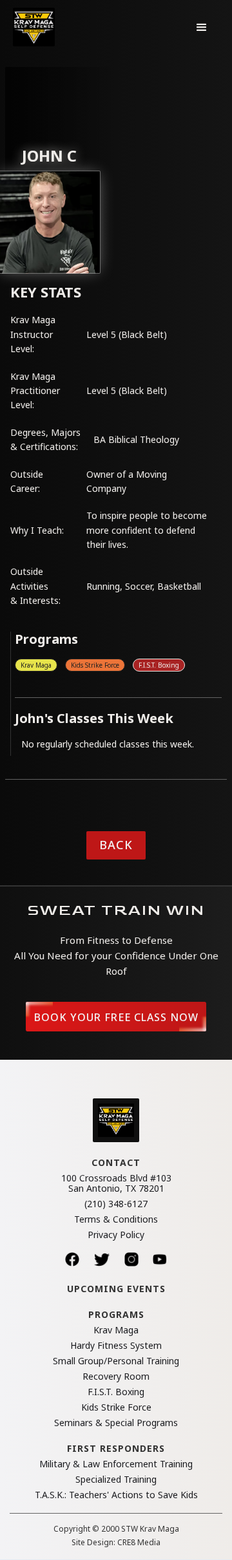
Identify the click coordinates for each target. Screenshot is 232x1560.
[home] (34, 27)
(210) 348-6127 (116, 1204)
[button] (201, 27)
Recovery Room (116, 1376)
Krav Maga (36, 665)
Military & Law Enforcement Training (116, 1464)
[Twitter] (102, 1259)
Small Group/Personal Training (116, 1361)
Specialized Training (116, 1479)
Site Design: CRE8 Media (116, 1542)
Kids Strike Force (95, 665)
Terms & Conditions (116, 1219)
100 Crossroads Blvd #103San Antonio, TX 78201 (116, 1183)
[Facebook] (72, 1259)
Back (116, 844)
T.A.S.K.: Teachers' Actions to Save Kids (116, 1495)
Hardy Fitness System (116, 1345)
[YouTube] (160, 1259)
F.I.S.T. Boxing (159, 665)
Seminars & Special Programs (116, 1423)
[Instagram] (131, 1259)
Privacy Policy (116, 1235)
